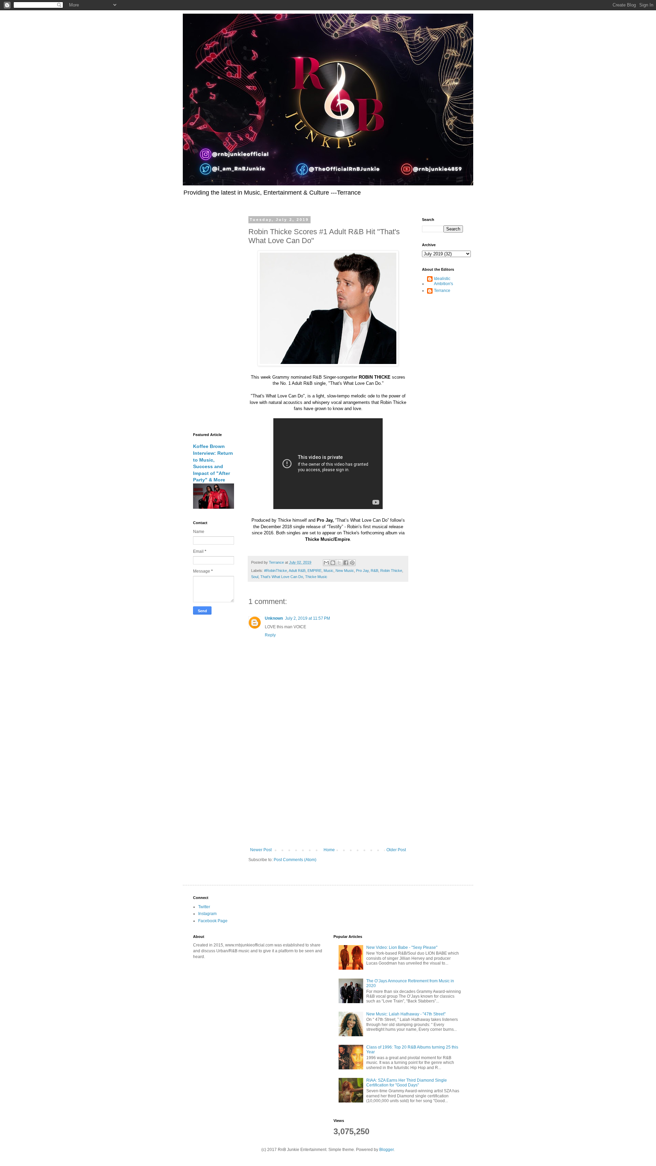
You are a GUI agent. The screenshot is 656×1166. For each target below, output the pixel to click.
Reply (270, 635)
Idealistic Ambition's (443, 281)
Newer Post (261, 849)
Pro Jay (362, 570)
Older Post (396, 849)
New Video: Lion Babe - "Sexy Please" (401, 947)
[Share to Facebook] (345, 562)
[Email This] (326, 562)
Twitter (204, 906)
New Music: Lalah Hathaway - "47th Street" (406, 1014)
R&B (374, 570)
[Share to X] (339, 562)
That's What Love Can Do (281, 577)
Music (328, 570)
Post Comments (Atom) (295, 859)
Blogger (386, 1149)
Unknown (274, 618)
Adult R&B (297, 570)
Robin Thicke (391, 570)
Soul (254, 577)
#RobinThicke (275, 570)
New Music (345, 570)
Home (329, 849)
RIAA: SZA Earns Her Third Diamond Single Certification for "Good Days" (406, 1082)
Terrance (442, 290)
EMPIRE (315, 570)
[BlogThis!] (332, 562)
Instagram (207, 913)
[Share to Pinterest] (352, 562)
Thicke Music (316, 577)
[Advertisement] (328, 791)
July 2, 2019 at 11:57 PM (307, 618)
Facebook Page (213, 920)
